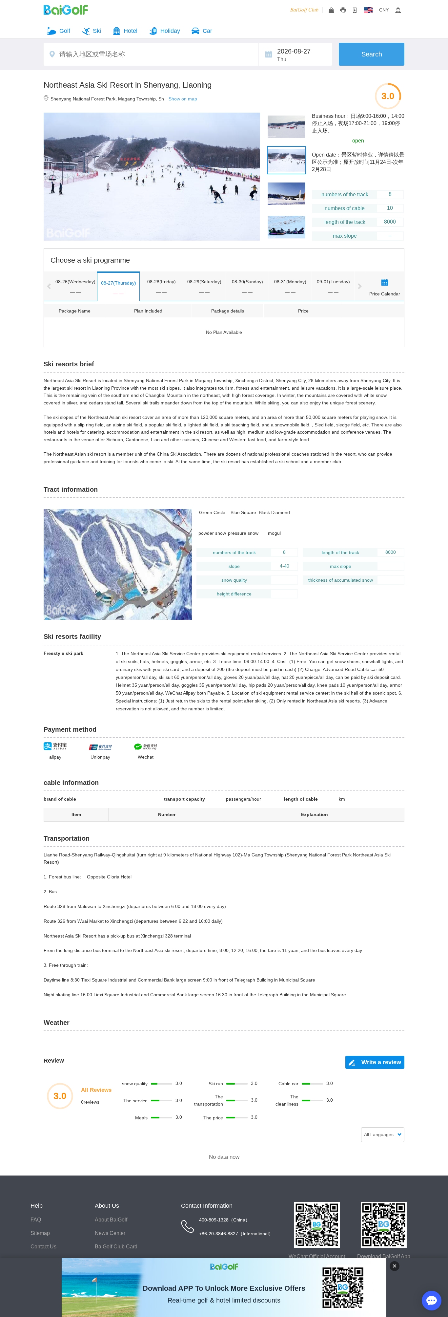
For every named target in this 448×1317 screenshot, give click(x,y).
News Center (110, 1233)
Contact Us (43, 1246)
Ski (97, 31)
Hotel (130, 31)
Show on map (183, 98)
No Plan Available (224, 332)
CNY (384, 9)
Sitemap (40, 1233)
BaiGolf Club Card (116, 1246)
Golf (64, 31)
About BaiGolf (111, 1219)
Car (207, 31)
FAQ (36, 1219)
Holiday (170, 31)
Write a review (380, 1062)
